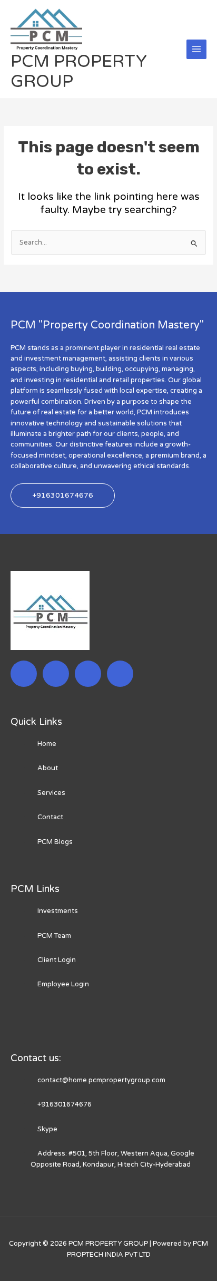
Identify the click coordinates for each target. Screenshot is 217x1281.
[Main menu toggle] (196, 50)
